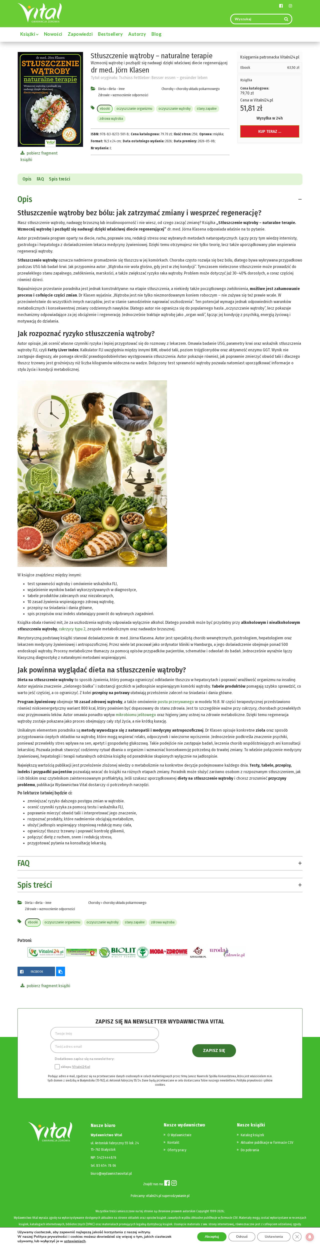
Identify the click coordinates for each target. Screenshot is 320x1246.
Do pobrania (250, 1150)
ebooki (105, 109)
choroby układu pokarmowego (198, 89)
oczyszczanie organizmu (134, 109)
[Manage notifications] (310, 1237)
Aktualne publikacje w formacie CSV (267, 1142)
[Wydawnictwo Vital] (40, 12)
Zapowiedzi (80, 34)
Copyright (202, 1211)
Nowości (53, 34)
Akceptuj (212, 1236)
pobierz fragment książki (48, 985)
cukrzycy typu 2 (72, 629)
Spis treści (59, 179)
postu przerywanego (176, 701)
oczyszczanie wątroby (174, 109)
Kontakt (173, 1142)
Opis (27, 179)
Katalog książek (252, 1135)
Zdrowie (104, 95)
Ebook (245, 67)
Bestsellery (110, 34)
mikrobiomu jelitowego (136, 714)
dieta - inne (116, 89)
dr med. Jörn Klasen (120, 70)
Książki (28, 34)
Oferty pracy (177, 1150)
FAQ (40, 179)
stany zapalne (207, 109)
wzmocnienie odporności (130, 95)
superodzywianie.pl (176, 1196)
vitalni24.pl (153, 1196)
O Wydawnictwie (180, 1135)
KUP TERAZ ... (269, 131)
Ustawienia (274, 1236)
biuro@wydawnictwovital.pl (111, 1173)
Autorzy (137, 34)
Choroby (168, 89)
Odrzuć (242, 1236)
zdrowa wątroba (111, 119)
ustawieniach (75, 1241)
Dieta (102, 89)
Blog (157, 34)
